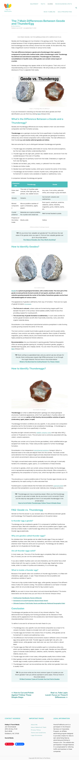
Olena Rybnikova (16, 26)
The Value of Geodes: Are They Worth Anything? (39, 240)
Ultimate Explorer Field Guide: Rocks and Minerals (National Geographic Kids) (39, 603)
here (39, 114)
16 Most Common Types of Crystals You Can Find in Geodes (39, 679)
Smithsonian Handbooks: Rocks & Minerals (27, 598)
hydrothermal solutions (41, 450)
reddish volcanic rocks (43, 432)
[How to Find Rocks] (7, 8)
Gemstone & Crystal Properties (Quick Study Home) (30, 600)
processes (28, 304)
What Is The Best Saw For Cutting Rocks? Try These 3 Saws (39, 362)
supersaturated (58, 486)
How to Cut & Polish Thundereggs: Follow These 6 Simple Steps (39, 503)
